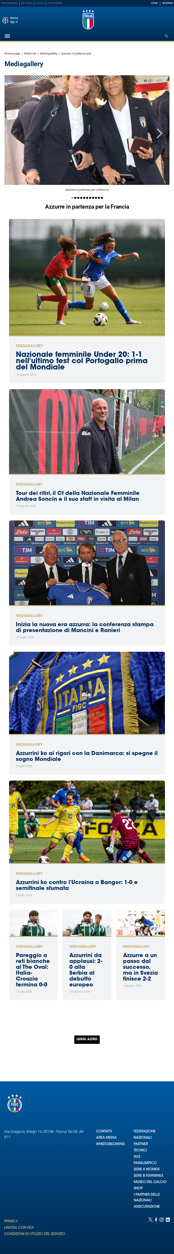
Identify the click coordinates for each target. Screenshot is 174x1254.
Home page (12, 53)
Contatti (39, 3)
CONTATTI (104, 1131)
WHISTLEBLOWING (110, 1144)
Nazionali (30, 53)
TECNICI (140, 1150)
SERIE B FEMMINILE (148, 1176)
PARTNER (141, 1144)
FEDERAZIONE (145, 1131)
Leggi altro (87, 1039)
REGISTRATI (167, 3)
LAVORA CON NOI (19, 1228)
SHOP (138, 1188)
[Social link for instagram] (162, 1231)
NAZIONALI (143, 1138)
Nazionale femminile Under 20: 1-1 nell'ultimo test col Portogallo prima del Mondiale (82, 361)
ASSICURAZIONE (147, 1207)
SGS (137, 1157)
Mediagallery (49, 53)
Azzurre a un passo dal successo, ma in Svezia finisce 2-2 (140, 967)
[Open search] (166, 36)
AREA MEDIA (106, 1138)
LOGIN (154, 3)
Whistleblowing (9, 3)
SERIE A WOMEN (147, 1169)
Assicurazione (54, 3)
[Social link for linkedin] (168, 1231)
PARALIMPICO (145, 1163)
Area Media (27, 3)
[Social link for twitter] (150, 1231)
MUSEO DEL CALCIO (150, 1182)
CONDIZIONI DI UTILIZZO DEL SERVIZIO (34, 1234)
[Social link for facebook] (156, 1231)
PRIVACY (11, 1221)
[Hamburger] (7, 36)
